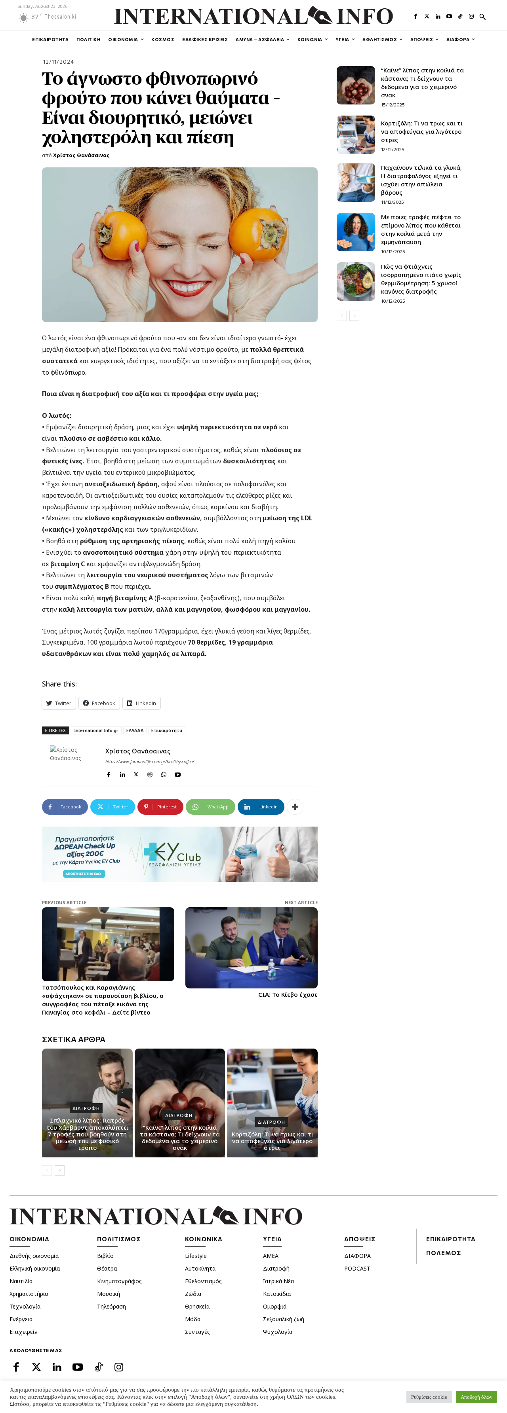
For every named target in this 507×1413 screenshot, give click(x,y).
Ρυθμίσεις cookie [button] (429, 1397)
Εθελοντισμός (203, 1281)
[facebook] (108, 773)
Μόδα (192, 1319)
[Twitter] (427, 15)
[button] (482, 16)
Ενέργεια (21, 1319)
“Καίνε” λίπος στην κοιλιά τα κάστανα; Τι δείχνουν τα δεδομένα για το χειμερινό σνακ (180, 1137)
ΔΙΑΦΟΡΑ (357, 1255)
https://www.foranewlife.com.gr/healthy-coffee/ (149, 761)
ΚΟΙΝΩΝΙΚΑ (204, 1238)
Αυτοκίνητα (200, 1268)
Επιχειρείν (24, 1331)
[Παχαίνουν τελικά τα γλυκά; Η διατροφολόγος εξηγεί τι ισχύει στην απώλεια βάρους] (356, 182)
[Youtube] (449, 15)
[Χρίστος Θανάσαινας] (73, 764)
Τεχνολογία (25, 1306)
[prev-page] (47, 1170)
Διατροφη (86, 1108)
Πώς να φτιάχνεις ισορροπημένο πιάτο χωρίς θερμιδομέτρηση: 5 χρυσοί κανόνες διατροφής (421, 278)
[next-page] (60, 1170)
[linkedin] (122, 773)
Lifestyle (196, 1255)
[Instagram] (471, 15)
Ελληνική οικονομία (35, 1268)
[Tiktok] (460, 15)
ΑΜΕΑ (270, 1255)
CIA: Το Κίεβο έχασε (288, 994)
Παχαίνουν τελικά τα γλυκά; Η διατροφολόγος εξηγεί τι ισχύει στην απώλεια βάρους (421, 179)
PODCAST (357, 1268)
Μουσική (108, 1293)
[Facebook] (415, 15)
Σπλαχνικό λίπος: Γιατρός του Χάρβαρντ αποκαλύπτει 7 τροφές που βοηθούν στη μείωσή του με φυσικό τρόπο (87, 1133)
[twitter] (136, 773)
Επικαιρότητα (166, 730)
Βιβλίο (105, 1255)
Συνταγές (197, 1331)
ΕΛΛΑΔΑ (134, 730)
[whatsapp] (164, 773)
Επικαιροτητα (451, 1238)
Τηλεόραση (111, 1306)
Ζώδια (193, 1293)
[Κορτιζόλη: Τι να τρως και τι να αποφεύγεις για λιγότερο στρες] (272, 1103)
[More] (295, 807)
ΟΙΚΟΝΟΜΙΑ (30, 1238)
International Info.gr (96, 730)
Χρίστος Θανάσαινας (81, 155)
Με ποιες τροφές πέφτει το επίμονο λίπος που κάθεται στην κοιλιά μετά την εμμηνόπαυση (421, 229)
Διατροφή (276, 1268)
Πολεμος (443, 1252)
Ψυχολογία (277, 1331)
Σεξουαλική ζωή (283, 1319)
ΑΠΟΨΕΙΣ (359, 1238)
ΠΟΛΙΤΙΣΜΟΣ (119, 1238)
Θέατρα (107, 1268)
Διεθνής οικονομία (34, 1255)
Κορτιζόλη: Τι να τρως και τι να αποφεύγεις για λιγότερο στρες (272, 1141)
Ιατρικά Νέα (278, 1281)
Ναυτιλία (21, 1281)
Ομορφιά (274, 1306)
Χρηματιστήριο (29, 1293)
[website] (150, 773)
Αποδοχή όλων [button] (476, 1397)
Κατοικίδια (277, 1293)
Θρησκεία (197, 1306)
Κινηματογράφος (119, 1281)
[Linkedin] (438, 15)
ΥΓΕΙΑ (272, 1238)
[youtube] (178, 773)
